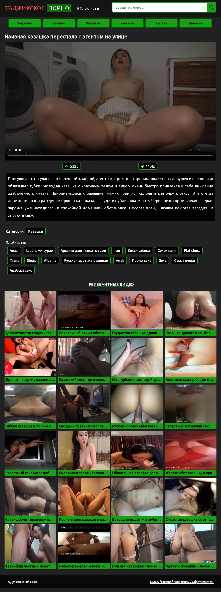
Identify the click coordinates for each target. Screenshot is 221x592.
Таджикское (37, 8)
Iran (117, 250)
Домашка (196, 23)
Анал (14, 250)
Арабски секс (21, 270)
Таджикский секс (22, 582)
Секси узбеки (139, 250)
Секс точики (184, 260)
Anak (120, 260)
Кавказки (127, 23)
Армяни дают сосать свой (83, 250)
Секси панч (167, 250)
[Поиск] (211, 7)
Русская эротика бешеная (86, 260)
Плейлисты (89, 8)
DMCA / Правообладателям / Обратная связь (182, 582)
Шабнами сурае (39, 250)
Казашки (59, 23)
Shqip (31, 260)
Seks (163, 260)
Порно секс (141, 260)
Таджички (24, 23)
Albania (50, 260)
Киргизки (93, 23)
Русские (161, 23)
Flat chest (192, 250)
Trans (14, 260)
